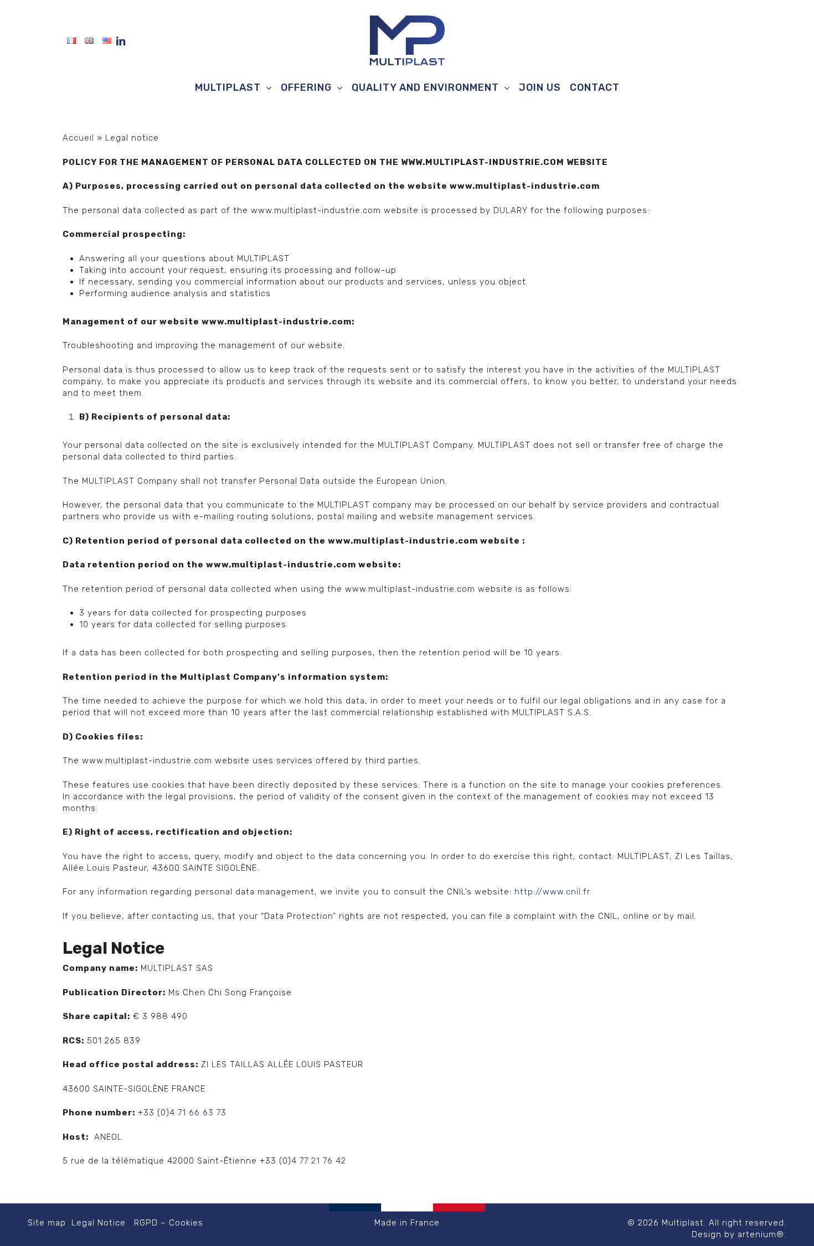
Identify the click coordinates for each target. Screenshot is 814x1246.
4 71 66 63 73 (197, 1113)
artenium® (761, 1234)
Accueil (78, 138)
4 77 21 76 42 (318, 1161)
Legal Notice (97, 1223)
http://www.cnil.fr (552, 892)
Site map (47, 1223)
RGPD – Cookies (168, 1223)
